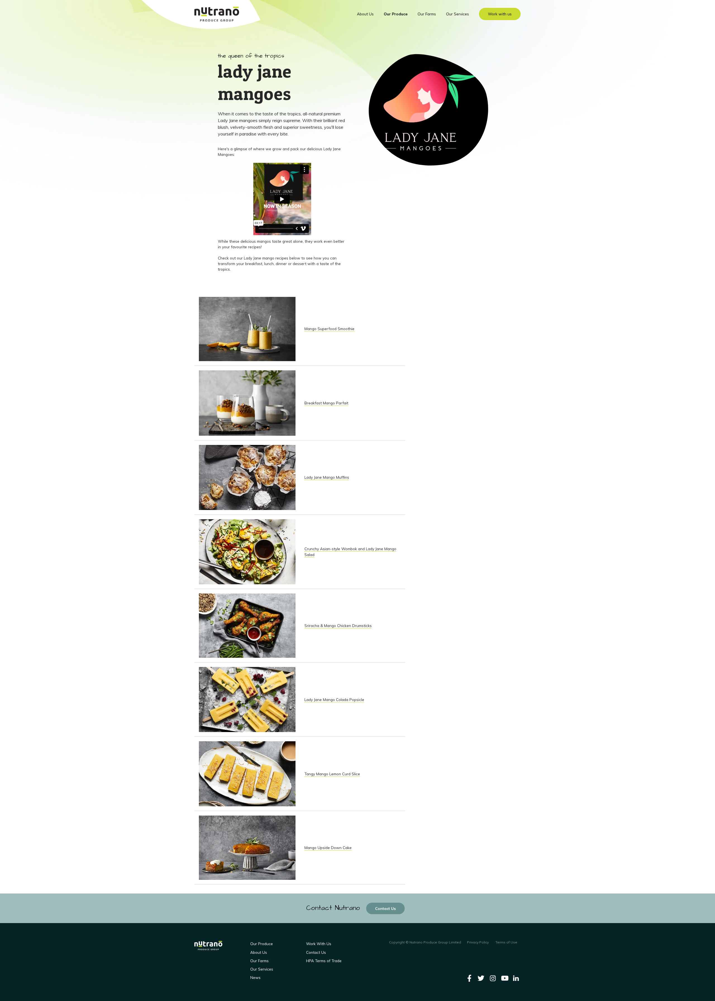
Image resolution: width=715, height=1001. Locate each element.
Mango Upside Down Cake (328, 847)
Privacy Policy (478, 942)
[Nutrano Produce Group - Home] (216, 14)
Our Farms (427, 13)
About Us (365, 13)
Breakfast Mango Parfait (326, 403)
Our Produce (395, 13)
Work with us (500, 13)
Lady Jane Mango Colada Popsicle (334, 699)
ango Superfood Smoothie (331, 328)
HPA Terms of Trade (324, 960)
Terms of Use (506, 942)
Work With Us (318, 943)
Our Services (457, 13)
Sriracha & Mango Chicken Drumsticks (338, 625)
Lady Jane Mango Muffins (326, 477)
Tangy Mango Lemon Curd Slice (332, 773)
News (255, 977)
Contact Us (385, 908)
